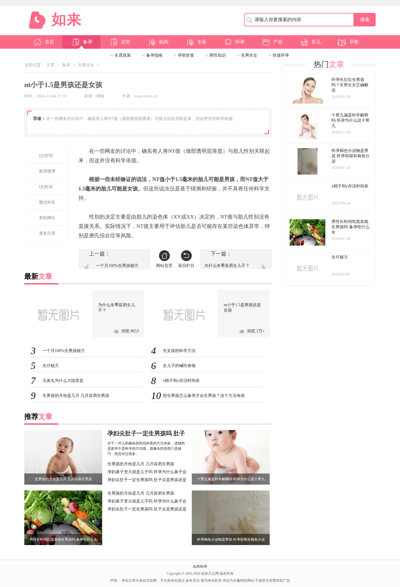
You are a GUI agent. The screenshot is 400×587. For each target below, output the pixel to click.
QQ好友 (46, 187)
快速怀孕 (281, 55)
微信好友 (47, 202)
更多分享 (47, 233)
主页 (50, 65)
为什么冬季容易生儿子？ (226, 265)
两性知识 (217, 55)
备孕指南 (154, 55)
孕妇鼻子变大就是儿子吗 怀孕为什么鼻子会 (147, 472)
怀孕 (240, 41)
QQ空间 (46, 155)
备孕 (87, 41)
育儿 (316, 41)
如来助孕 (200, 566)
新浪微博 (47, 171)
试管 (125, 41)
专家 (201, 41)
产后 (278, 41)
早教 (354, 41)
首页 (49, 41)
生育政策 (122, 55)
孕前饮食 (186, 55)
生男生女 (249, 55)
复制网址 (47, 218)
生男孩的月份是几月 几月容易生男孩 (140, 464)
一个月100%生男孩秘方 (117, 265)
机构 (163, 41)
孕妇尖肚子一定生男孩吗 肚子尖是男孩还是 (147, 480)
